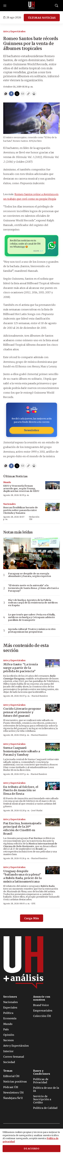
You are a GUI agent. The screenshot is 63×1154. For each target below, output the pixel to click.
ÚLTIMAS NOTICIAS (42, 17)
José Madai (36, 810)
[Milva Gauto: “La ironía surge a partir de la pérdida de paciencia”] (52, 663)
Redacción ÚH (34, 518)
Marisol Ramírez (40, 696)
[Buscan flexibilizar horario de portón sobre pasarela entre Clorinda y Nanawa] (52, 507)
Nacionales (9, 504)
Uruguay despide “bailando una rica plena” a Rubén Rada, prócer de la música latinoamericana (22, 876)
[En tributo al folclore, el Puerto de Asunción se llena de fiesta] (52, 786)
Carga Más (31, 918)
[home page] (31, 6)
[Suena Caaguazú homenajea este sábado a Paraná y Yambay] (52, 747)
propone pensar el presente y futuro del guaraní (22, 712)
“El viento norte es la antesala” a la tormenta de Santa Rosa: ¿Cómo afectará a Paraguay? (33, 588)
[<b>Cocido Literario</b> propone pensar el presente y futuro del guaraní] (52, 708)
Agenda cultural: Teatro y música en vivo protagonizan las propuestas (32, 630)
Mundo (7, 482)
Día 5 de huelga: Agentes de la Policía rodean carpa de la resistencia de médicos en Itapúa (33, 603)
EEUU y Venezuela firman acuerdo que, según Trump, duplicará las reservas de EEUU (21, 488)
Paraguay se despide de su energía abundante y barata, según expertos (29, 575)
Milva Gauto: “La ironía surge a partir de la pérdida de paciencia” (20, 667)
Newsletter (31, 430)
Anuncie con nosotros (41, 998)
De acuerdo (31, 1148)
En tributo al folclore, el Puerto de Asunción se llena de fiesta (20, 790)
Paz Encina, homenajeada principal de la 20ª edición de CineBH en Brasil (22, 828)
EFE (33, 903)
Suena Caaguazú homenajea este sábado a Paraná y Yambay (21, 751)
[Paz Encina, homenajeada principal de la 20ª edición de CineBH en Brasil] (52, 822)
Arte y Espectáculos (14, 31)
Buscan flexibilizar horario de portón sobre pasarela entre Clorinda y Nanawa (20, 510)
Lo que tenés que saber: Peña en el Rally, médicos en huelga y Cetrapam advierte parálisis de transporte (31, 617)
